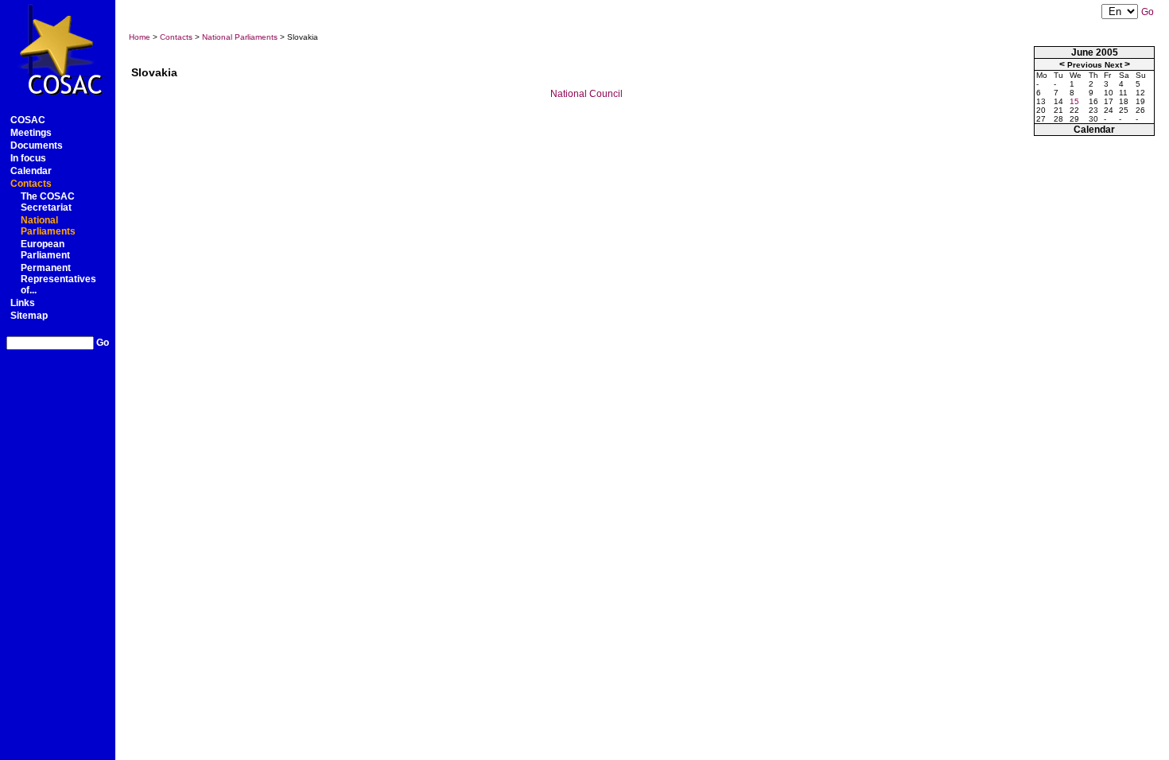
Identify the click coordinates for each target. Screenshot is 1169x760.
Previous (1084, 64)
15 (1074, 101)
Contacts (31, 183)
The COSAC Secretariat (48, 202)
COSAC (27, 120)
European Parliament (45, 249)
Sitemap (29, 315)
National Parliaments (48, 226)
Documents (36, 145)
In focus (28, 158)
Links (22, 302)
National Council (586, 93)
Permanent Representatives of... (58, 279)
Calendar (31, 170)
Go (102, 342)
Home (139, 37)
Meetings (31, 132)
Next (1113, 64)
